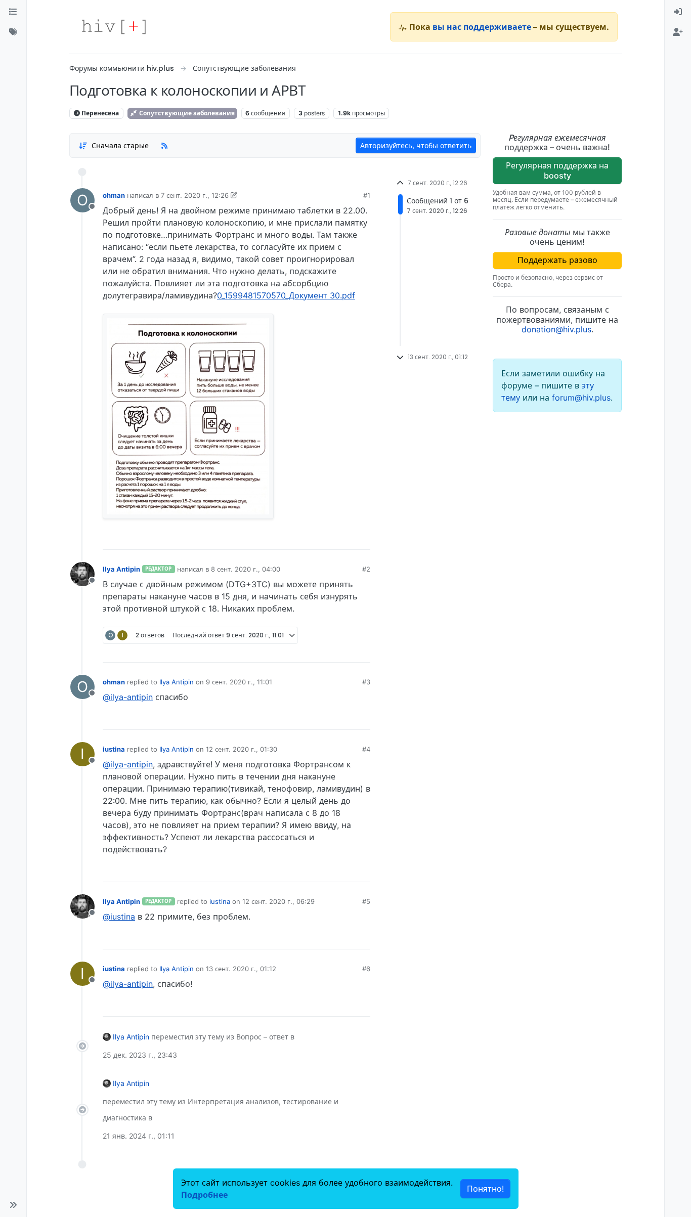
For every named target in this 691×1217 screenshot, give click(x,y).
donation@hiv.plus (556, 329)
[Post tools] (362, 538)
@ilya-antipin (128, 697)
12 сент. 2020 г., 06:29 (278, 901)
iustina (114, 749)
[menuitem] (678, 12)
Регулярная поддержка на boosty (557, 170)
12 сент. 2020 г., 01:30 (241, 749)
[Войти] (678, 12)
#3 (366, 682)
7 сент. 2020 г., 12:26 (195, 195)
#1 (366, 195)
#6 (366, 969)
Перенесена (99, 113)
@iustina (119, 916)
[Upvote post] (309, 538)
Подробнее (204, 1195)
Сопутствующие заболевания (186, 113)
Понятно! (485, 1189)
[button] (13, 1205)
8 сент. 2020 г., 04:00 (245, 569)
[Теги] (13, 32)
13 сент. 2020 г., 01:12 (241, 969)
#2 (366, 569)
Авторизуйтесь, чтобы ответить (415, 145)
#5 (366, 901)
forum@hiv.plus (581, 398)
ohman (114, 195)
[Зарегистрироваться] (678, 32)
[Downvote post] (343, 538)
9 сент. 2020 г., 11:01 (239, 682)
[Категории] (13, 12)
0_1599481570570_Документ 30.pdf (286, 295)
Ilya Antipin (121, 569)
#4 (366, 749)
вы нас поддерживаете (482, 27)
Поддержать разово (557, 260)
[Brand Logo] (113, 27)
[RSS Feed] (164, 145)
